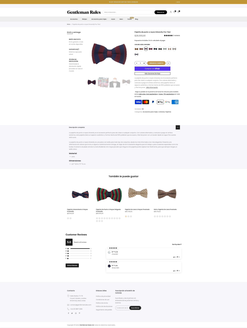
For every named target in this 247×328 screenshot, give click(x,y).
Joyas (113, 19)
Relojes (84, 19)
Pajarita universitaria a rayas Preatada (77, 210)
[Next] (128, 53)
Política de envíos (102, 303)
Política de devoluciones (104, 306)
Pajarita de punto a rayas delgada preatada (108, 210)
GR (143, 109)
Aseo (121, 19)
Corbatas (161, 112)
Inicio (68, 24)
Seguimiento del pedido (104, 310)
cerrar (178, 2)
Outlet (130, 18)
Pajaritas (168, 112)
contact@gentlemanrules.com (80, 305)
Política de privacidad (103, 296)
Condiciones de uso (102, 300)
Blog (136, 19)
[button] (172, 35)
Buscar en (160, 12)
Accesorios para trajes (98, 19)
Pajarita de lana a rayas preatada (137, 209)
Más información (152, 87)
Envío (150, 40)
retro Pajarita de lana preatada (165, 209)
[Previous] (89, 53)
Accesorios (74, 19)
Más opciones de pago (152, 74)
